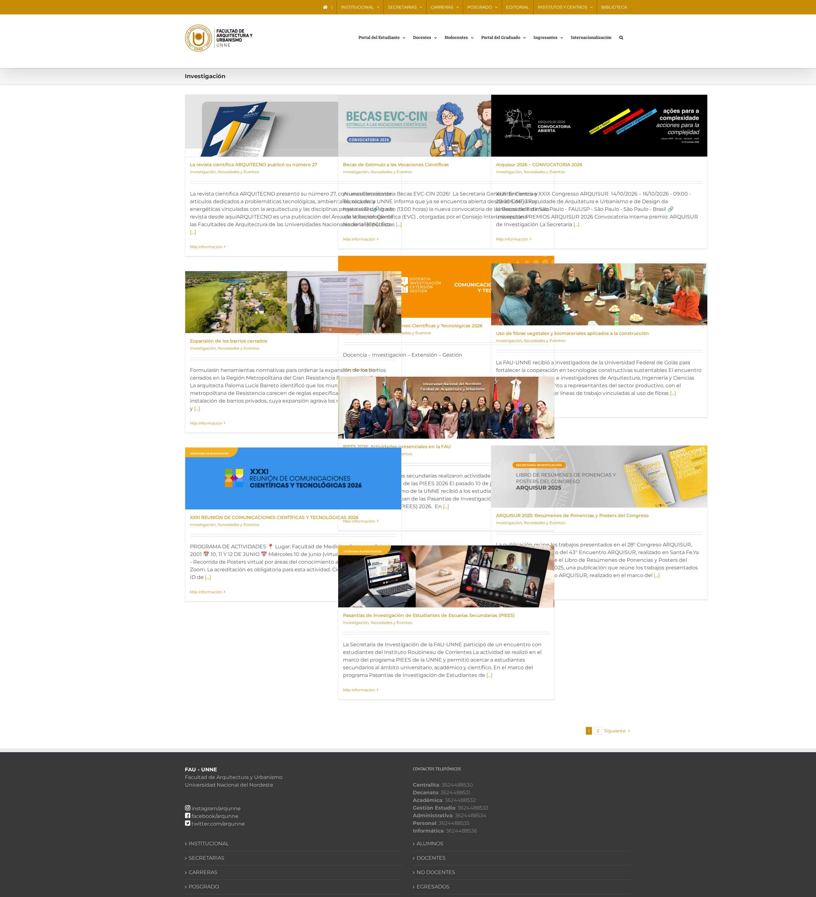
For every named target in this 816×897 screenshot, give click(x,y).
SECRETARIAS (206, 858)
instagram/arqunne (216, 808)
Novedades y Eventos (238, 171)
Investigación (203, 171)
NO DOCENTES (436, 872)
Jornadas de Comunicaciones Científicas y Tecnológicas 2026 (413, 326)
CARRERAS (203, 872)
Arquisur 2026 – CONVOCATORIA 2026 (539, 164)
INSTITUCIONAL (209, 844)
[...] (193, 232)
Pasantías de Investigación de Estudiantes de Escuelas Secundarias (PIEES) (429, 615)
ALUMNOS (430, 844)
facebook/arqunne (215, 816)
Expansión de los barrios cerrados (228, 341)
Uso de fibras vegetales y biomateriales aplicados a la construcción (572, 333)
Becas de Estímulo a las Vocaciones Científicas (396, 164)
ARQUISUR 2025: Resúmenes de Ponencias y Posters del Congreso (572, 515)
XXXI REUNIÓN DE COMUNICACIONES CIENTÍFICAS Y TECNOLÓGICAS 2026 (274, 517)
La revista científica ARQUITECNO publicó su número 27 (253, 164)
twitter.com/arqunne (218, 824)
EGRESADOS (433, 887)
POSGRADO (204, 887)
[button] (621, 37)
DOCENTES (431, 858)
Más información (206, 246)
